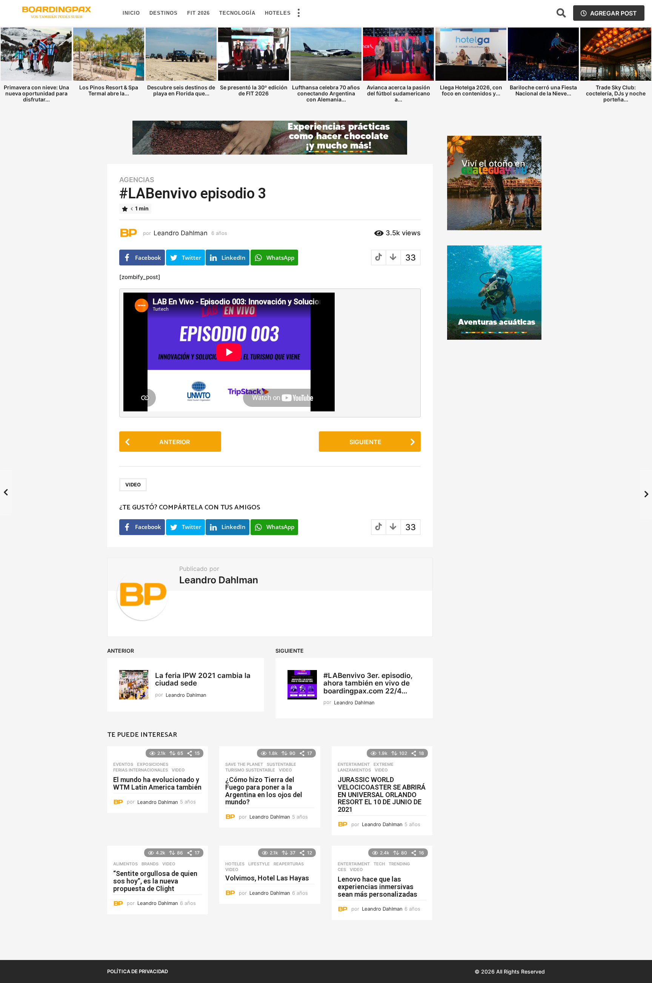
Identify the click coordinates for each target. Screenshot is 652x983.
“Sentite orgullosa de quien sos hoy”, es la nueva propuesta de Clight (155, 881)
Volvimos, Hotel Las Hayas (267, 878)
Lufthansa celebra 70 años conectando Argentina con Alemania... (326, 93)
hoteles (234, 864)
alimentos (125, 864)
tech (379, 864)
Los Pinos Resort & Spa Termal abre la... (108, 90)
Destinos (163, 13)
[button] (298, 13)
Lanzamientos (354, 770)
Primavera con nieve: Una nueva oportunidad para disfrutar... (36, 93)
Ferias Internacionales (140, 770)
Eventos (123, 764)
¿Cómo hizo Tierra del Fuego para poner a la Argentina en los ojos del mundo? (263, 791)
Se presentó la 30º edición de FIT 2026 (254, 90)
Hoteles (278, 13)
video (133, 485)
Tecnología (237, 13)
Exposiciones (152, 764)
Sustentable (281, 764)
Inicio (131, 13)
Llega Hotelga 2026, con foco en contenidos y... (471, 90)
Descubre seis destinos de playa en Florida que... (181, 90)
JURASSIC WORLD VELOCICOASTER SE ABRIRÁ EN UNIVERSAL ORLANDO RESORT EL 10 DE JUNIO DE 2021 (382, 794)
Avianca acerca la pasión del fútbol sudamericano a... (398, 93)
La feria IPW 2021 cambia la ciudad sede (203, 679)
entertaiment (354, 764)
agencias (136, 180)
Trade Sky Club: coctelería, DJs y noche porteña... (616, 93)
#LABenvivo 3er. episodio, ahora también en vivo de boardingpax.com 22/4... (368, 683)
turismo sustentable (250, 770)
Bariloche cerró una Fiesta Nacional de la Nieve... (543, 90)
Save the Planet (244, 764)
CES (342, 869)
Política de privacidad (137, 971)
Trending (399, 864)
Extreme (384, 764)
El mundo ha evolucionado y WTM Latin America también (157, 783)
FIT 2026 (198, 13)
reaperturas (289, 864)
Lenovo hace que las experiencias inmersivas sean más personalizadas (377, 886)
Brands (149, 864)
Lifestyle (259, 864)
